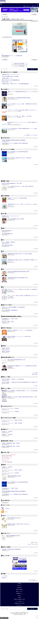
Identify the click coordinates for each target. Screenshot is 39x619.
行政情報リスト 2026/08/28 (7, 434)
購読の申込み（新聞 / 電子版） (19, 63)
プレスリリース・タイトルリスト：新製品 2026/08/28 (12, 423)
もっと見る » (35, 146)
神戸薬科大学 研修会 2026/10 (8, 321)
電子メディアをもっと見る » (33, 544)
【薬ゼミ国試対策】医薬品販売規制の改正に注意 (16, 359)
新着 (24, 6)
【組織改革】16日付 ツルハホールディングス (10, 74)
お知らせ (19, 595)
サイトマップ (19, 585)
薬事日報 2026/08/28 (6, 351)
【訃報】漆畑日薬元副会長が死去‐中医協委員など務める (17, 277)
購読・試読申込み (19, 589)
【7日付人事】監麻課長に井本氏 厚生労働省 (10, 76)
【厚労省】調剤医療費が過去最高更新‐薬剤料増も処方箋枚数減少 (14, 140)
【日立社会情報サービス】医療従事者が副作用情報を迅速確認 (18, 97)
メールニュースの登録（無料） (19, 65)
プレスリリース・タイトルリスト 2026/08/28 (10, 411)
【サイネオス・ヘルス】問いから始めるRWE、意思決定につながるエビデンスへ (22, 110)
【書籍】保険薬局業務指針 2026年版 (13, 535)
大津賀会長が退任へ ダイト (7, 78)
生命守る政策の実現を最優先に (7, 245)
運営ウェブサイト (19, 591)
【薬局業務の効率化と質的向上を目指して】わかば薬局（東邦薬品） (20, 253)
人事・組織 (5, 16)
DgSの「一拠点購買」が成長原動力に (9, 242)
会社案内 (19, 583)
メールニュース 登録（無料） (7, 462)
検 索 (32, 69)
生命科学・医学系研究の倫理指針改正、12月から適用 (11, 183)
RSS (6, 511)
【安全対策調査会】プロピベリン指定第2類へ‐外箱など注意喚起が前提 (15, 143)
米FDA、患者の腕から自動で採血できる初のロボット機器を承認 (19, 157)
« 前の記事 (4, 14)
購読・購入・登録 (35, 6)
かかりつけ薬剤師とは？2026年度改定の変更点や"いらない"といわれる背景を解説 (22, 390)
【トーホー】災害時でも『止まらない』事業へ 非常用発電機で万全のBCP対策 (22, 103)
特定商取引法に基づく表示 (19, 603)
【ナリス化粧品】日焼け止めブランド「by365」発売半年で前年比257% (20, 186)
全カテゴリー (28, 6)
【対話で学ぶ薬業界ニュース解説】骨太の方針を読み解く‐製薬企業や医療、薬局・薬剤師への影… (20, 382)
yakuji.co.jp (12, 612)
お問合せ (19, 597)
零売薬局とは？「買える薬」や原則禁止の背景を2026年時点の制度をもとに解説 (22, 396)
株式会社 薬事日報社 (19, 613)
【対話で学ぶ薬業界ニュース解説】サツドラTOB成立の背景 (13, 379)
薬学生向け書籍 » (35, 374)
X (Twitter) (7, 508)
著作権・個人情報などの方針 (19, 599)
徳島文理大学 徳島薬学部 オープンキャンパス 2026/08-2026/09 (19, 330)
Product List (19, 587)
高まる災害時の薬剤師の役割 (7, 233)
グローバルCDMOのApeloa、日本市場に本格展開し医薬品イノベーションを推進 (22, 128)
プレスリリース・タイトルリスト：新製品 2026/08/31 (12, 420)
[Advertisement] (19, 172)
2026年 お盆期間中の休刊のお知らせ (14, 517)
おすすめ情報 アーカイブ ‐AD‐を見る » (31, 135)
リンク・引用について (19, 601)
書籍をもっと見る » (34, 542)
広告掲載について (19, 593)
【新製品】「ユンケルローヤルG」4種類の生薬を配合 (17, 198)
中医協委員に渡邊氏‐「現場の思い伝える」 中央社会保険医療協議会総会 (15, 83)
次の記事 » (34, 14)
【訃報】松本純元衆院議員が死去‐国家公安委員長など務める (18, 271)
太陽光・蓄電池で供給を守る (7, 230)
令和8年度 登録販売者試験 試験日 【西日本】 (11, 443)
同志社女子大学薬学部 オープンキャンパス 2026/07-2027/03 (19, 336)
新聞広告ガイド (4, 577)
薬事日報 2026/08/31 (6, 348)
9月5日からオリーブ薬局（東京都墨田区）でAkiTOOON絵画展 (13, 307)
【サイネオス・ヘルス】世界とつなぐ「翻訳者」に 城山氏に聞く (19, 116)
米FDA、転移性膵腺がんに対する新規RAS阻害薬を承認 (17, 151)
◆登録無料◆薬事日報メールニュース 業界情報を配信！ (12, 55)
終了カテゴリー (19, 605)
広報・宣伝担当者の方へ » (33, 580)
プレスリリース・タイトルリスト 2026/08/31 (10, 408)
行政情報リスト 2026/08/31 (7, 431)
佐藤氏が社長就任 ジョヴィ (7, 81)
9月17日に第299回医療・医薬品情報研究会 (10, 310)
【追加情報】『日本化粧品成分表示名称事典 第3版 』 (11, 549)
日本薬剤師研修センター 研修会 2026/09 (10, 318)
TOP (2, 16)
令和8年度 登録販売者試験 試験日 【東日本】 (11, 446)
